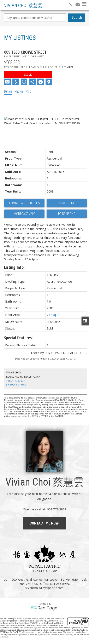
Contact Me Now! (44, 523)
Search (76, 17)
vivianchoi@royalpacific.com (44, 588)
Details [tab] (8, 91)
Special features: (18, 337)
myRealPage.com (45, 608)
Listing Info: (14, 267)
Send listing (66, 202)
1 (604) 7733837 (15, 381)
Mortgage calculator (24, 214)
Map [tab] (28, 91)
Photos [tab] (19, 91)
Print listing (67, 213)
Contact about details (24, 202)
